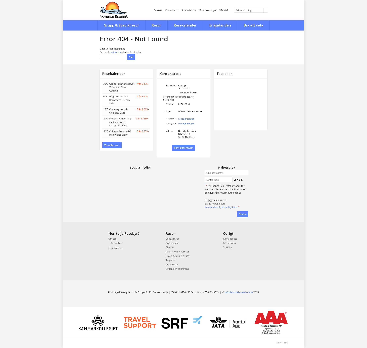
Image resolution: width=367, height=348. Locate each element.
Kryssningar (172, 243)
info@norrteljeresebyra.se (190, 111)
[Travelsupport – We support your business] (140, 322)
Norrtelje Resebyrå (124, 233)
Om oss (158, 10)
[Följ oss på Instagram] (143, 174)
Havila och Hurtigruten (178, 255)
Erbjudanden (115, 248)
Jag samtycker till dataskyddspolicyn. (222, 204)
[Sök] (265, 10)
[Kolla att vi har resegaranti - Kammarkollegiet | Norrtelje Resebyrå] (98, 322)
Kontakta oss (188, 10)
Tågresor (171, 260)
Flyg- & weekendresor (177, 251)
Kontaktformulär (183, 147)
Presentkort (171, 10)
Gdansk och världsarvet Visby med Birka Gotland (121, 87)
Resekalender (113, 73)
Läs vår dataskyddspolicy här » (221, 207)
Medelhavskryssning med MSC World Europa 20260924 (120, 122)
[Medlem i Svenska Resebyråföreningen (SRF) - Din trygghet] (182, 322)
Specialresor (172, 238)
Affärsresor (172, 264)
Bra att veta (229, 243)
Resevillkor (116, 243)
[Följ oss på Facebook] (137, 174)
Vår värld (224, 10)
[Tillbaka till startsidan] (123, 10)
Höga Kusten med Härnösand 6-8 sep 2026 (119, 100)
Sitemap (227, 247)
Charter (170, 247)
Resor (170, 233)
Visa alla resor (112, 145)
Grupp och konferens (177, 268)
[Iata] (227, 322)
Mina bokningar (207, 10)
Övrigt (228, 233)
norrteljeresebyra (186, 118)
